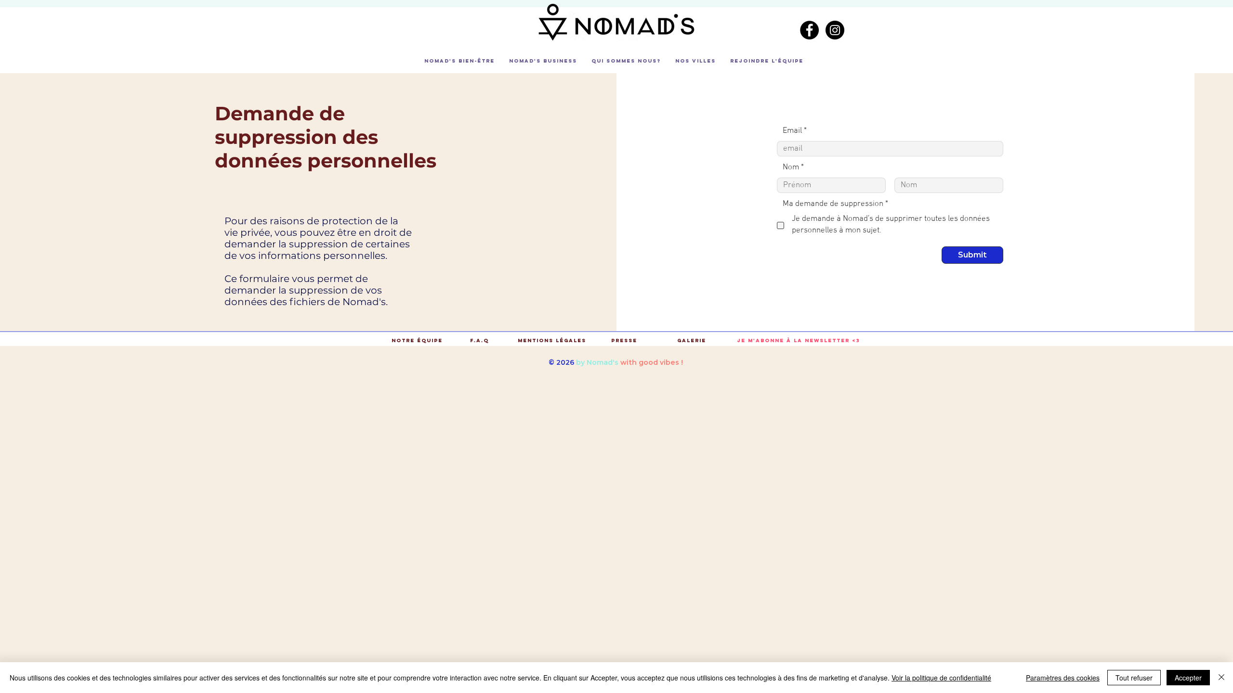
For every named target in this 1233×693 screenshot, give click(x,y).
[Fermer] (1221, 677)
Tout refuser (1134, 677)
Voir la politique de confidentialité (941, 677)
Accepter (1188, 677)
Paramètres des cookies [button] (1063, 677)
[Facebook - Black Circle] (809, 30)
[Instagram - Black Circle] (835, 30)
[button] (459, 61)
